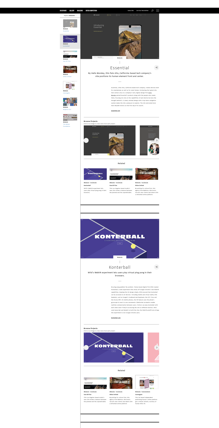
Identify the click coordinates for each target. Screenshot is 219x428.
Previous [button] (86, 140)
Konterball (87, 185)
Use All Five (113, 185)
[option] (110, 140)
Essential (66, 31)
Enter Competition (91, 10)
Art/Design (93, 182)
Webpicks (119, 58)
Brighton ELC (67, 109)
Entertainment (146, 391)
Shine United (139, 185)
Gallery (71, 10)
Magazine (80, 10)
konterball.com (116, 318)
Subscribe (131, 10)
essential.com (115, 111)
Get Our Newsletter (142, 10)
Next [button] (156, 140)
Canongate (138, 394)
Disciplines (63, 10)
